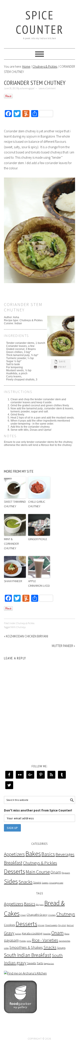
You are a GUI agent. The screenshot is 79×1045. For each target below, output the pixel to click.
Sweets (45, 882)
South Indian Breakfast (27, 955)
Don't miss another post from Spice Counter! (38, 810)
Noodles (47, 933)
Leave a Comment (47, 88)
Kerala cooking (32, 933)
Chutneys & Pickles (25, 623)
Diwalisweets (51, 925)
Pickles (22, 940)
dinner (41, 925)
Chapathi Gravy (37, 914)
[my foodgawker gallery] (20, 1016)
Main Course (38, 872)
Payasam (66, 872)
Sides (11, 881)
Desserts (14, 871)
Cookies (9, 925)
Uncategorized (56, 882)
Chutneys (21, 627)
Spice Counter (39, 22)
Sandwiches (64, 940)
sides (6, 948)
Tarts (40, 963)
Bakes (33, 854)
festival (70, 925)
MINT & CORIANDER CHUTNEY (11, 543)
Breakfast (13, 863)
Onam (55, 872)
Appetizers (14, 854)
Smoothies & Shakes (26, 947)
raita (29, 940)
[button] (60, 361)
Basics (48, 854)
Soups (37, 882)
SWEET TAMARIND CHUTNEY (15, 504)
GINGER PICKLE (37, 539)
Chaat (23, 915)
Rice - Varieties (45, 940)
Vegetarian (49, 963)
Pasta (66, 933)
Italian (18, 933)
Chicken (52, 915)
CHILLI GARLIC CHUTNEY (36, 504)
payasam (11, 940)
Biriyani (40, 904)
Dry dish (62, 925)
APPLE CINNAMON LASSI (39, 583)
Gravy (9, 933)
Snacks (25, 882)
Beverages (65, 854)
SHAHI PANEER (13, 581)
